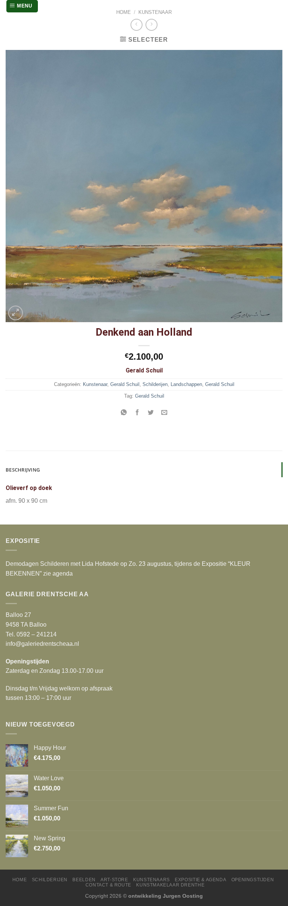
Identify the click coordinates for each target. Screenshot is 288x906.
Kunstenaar (155, 12)
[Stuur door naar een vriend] (164, 413)
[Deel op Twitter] (151, 413)
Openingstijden (252, 879)
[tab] (144, 469)
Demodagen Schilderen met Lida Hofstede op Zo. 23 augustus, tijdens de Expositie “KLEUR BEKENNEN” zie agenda (128, 569)
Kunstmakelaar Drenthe (170, 885)
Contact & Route (108, 885)
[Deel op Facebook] (137, 413)
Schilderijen (155, 384)
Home (123, 12)
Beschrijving (23, 469)
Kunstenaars (151, 879)
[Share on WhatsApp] (123, 413)
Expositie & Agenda (200, 879)
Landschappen (186, 384)
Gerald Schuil (125, 384)
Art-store (114, 879)
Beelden (83, 879)
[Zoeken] (276, 6)
